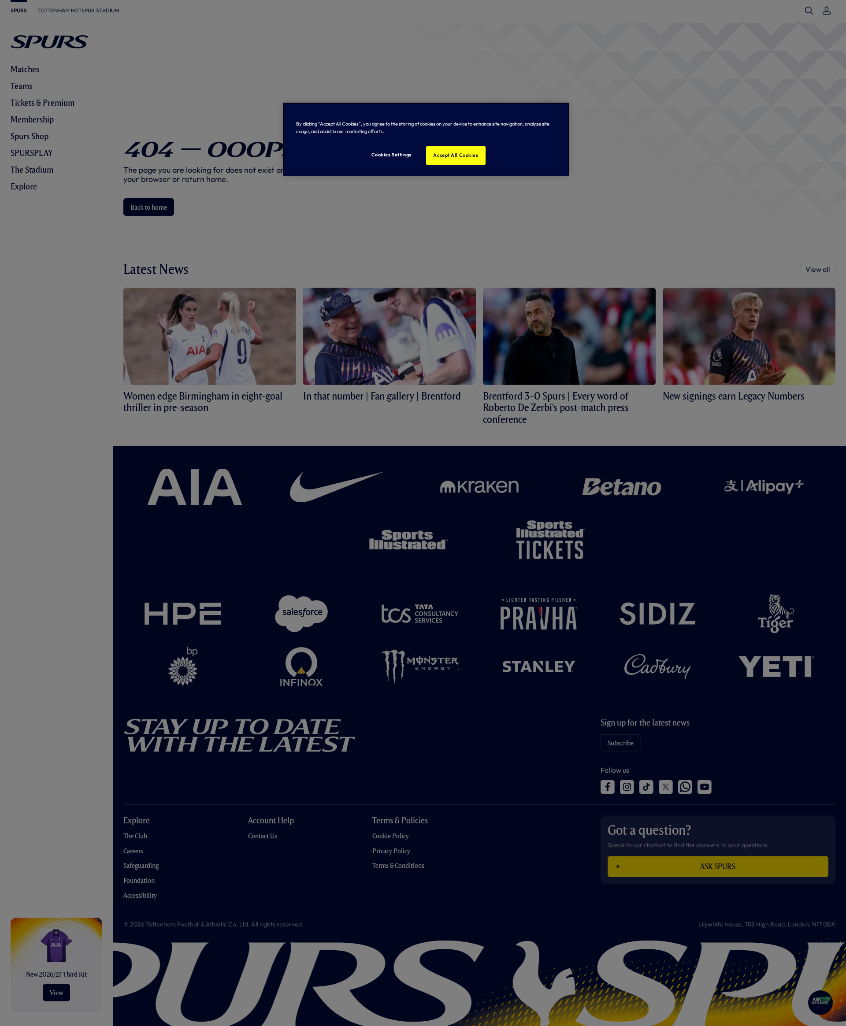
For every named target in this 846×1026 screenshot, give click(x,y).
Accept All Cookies (455, 155)
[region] (426, 139)
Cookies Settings (391, 155)
